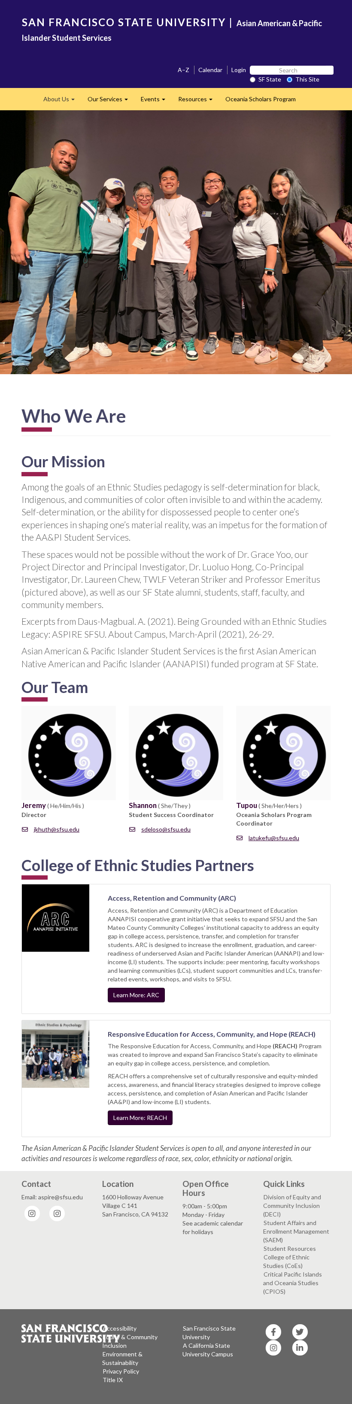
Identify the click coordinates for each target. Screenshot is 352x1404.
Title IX (113, 1379)
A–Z (183, 69)
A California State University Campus (207, 1350)
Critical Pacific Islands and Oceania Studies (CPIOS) (292, 1283)
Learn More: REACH (140, 1117)
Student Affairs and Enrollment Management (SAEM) (296, 1231)
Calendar (210, 69)
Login (238, 69)
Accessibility (120, 1328)
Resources (198, 101)
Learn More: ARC (136, 995)
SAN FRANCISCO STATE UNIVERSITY (124, 22)
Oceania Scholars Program (260, 99)
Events (156, 101)
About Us (62, 101)
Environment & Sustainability (122, 1358)
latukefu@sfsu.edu (274, 837)
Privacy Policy (121, 1371)
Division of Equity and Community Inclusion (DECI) (292, 1205)
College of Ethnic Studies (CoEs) (286, 1261)
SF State (269, 79)
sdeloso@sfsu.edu (166, 829)
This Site (307, 79)
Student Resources (290, 1248)
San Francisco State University (209, 1332)
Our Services (111, 101)
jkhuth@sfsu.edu (56, 829)
